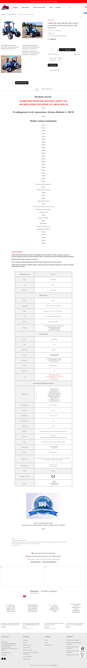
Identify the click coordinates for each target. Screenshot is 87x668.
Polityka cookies (26, 659)
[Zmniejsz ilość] (49, 49)
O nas (46, 640)
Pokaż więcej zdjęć (22, 82)
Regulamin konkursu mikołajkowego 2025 (76, 654)
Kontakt (46, 642)
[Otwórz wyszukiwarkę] (76, 7)
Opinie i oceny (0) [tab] (46, 88)
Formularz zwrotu (27, 645)
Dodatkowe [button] (70, 636)
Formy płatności (26, 647)
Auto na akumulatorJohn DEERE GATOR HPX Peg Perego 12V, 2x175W (32, 624)
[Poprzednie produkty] (4, 607)
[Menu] (85, 646)
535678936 (3, 655)
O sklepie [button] (47, 636)
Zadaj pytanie (52, 65)
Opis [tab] (37, 88)
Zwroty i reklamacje (27, 656)
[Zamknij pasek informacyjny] (85, 1)
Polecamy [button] (34, 591)
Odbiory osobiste (48, 645)
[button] (16, 7)
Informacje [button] (26, 636)
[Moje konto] (79, 7)
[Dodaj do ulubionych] (78, 49)
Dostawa (25, 642)
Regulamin (25, 640)
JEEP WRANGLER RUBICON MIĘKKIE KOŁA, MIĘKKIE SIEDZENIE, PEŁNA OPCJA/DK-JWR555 (9, 624)
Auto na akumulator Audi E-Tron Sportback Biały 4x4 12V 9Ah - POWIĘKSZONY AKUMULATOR (53, 624)
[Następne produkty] (83, 607)
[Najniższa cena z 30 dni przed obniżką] (20, 628)
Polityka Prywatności (27, 650)
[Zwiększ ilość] (55, 49)
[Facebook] (2, 659)
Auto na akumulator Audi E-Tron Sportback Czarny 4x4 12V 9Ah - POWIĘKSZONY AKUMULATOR (75, 624)
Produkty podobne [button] (49, 591)
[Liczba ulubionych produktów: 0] (82, 7)
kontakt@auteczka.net (6, 652)
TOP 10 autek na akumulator (73, 640)
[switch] (82, 656)
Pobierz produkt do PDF (54, 70)
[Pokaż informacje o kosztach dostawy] (62, 60)
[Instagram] (5, 659)
